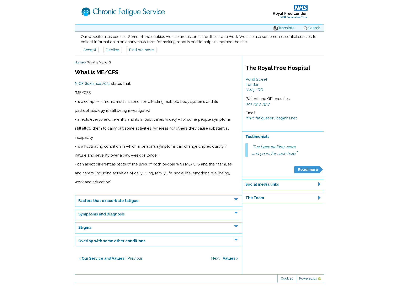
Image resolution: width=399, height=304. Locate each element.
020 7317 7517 (258, 104)
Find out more (141, 50)
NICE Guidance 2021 (92, 83)
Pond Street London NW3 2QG (256, 84)
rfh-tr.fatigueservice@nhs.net (271, 118)
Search (314, 28)
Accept (89, 50)
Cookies (287, 278)
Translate (286, 28)
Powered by (308, 278)
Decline (112, 50)
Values (229, 258)
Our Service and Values (103, 258)
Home (79, 62)
